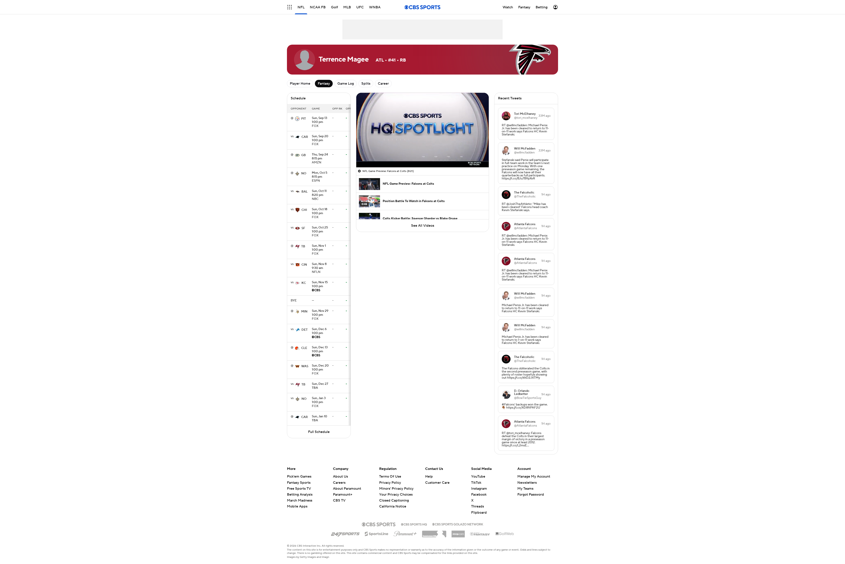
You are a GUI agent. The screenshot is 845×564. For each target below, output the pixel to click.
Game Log (345, 83)
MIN (304, 312)
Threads (477, 506)
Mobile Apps (297, 506)
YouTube (478, 476)
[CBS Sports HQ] (414, 524)
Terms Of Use (390, 476)
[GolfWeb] (505, 534)
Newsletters (527, 482)
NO (303, 173)
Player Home (300, 83)
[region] (422, 130)
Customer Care (437, 482)
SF (303, 228)
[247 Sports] (345, 533)
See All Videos (422, 225)
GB (303, 155)
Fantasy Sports (298, 482)
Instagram (479, 488)
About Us (340, 476)
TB (303, 246)
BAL (304, 192)
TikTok (476, 482)
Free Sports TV (299, 488)
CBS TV (339, 500)
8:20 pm (319, 193)
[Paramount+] (405, 533)
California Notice (392, 502)
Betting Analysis (299, 494)
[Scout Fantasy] (480, 533)
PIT (303, 119)
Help (429, 476)
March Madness (299, 500)
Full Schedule (319, 432)
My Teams (525, 488)
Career (383, 83)
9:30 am (319, 266)
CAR (304, 137)
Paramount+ (342, 494)
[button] (289, 7)
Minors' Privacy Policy (396, 488)
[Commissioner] (434, 532)
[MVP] (458, 532)
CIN (304, 265)
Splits (365, 83)
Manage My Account (533, 476)
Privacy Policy (390, 482)
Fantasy (324, 83)
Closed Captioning (394, 496)
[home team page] (297, 119)
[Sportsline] (376, 533)
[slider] (422, 154)
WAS (304, 366)
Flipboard (479, 512)
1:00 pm (319, 120)
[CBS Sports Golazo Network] (457, 524)
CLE (304, 348)
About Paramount (347, 488)
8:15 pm (320, 157)
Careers (339, 482)
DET (304, 330)
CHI (304, 210)
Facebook (479, 494)
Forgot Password (530, 494)
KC (303, 283)
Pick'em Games (299, 476)
